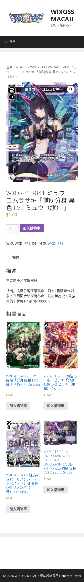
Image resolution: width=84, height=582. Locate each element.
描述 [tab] (15, 257)
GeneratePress (70, 576)
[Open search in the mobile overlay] (80, 42)
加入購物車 (31, 228)
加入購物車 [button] (18, 405)
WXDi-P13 (37, 67)
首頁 (9, 67)
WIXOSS (21, 67)
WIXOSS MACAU (62, 15)
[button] (70, 89)
